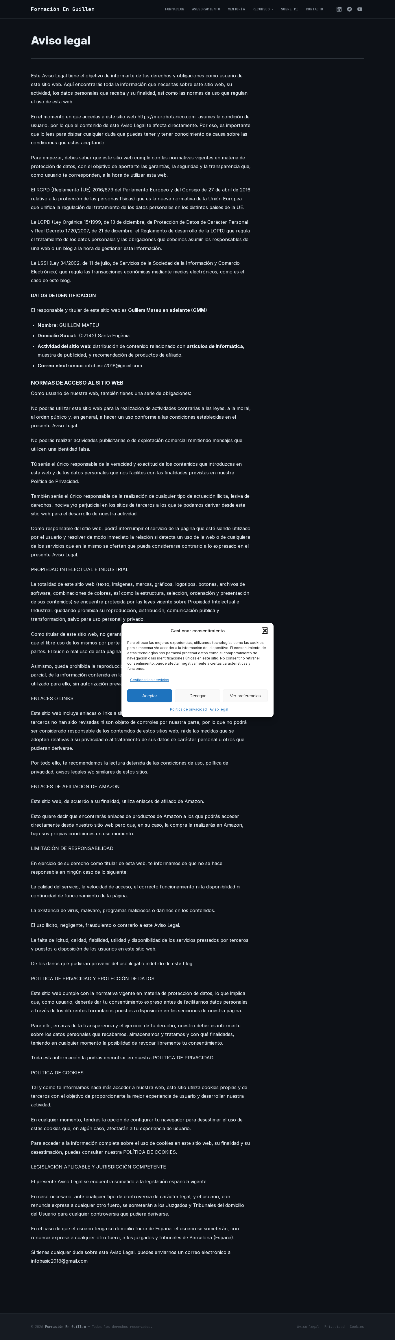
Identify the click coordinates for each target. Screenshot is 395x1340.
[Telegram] (349, 9)
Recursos (261, 9)
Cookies (357, 1326)
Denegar (197, 695)
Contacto (314, 9)
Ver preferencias (245, 695)
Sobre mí (289, 9)
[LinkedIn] (339, 9)
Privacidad (334, 1326)
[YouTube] (359, 9)
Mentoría (236, 9)
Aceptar (149, 695)
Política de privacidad (188, 709)
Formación (175, 9)
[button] (265, 630)
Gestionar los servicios (149, 680)
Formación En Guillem (65, 1326)
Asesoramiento (206, 9)
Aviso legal (219, 709)
